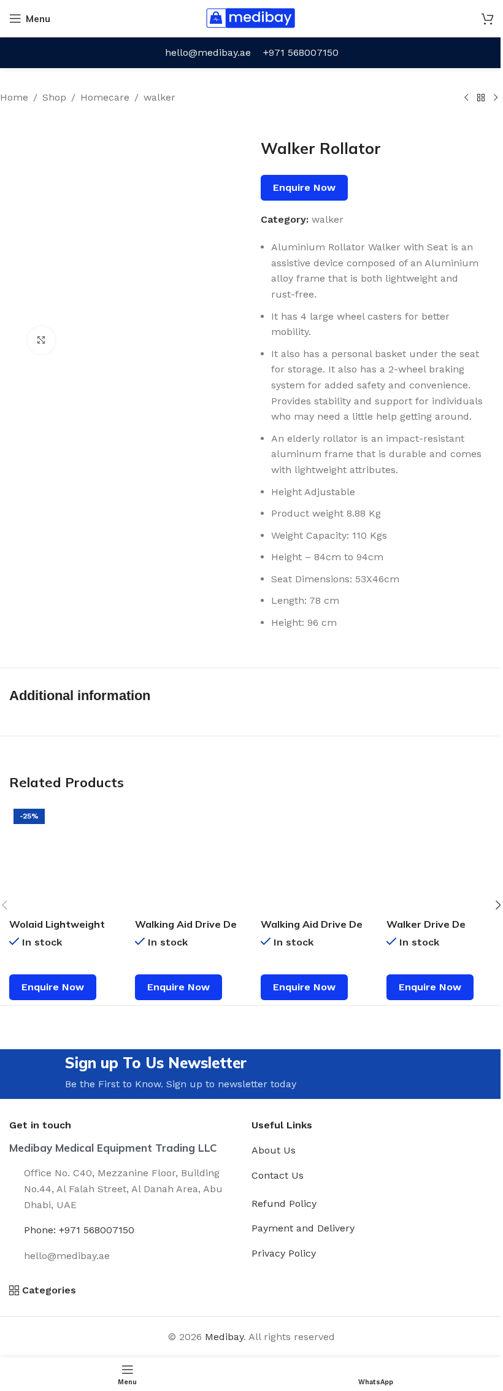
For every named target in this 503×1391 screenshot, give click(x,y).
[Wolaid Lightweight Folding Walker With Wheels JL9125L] (63, 858)
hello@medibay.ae (208, 52)
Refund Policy (284, 1203)
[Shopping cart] (487, 18)
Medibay (224, 1337)
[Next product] (495, 98)
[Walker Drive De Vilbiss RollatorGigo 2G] (440, 858)
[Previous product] (466, 98)
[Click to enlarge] (41, 340)
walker (159, 97)
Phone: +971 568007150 (79, 1230)
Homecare (104, 97)
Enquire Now (304, 187)
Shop (54, 97)
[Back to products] (481, 98)
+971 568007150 (301, 52)
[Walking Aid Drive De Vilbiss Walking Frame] (188, 858)
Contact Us (278, 1175)
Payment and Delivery (303, 1228)
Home (14, 97)
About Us (274, 1150)
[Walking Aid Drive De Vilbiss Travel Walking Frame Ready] (314, 858)
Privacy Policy (284, 1253)
